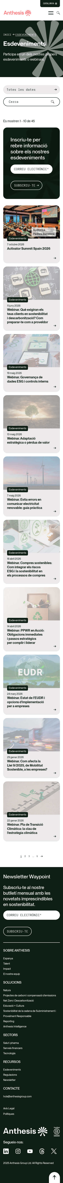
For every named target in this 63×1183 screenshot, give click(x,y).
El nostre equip (11, 973)
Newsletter (9, 1080)
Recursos (12, 1062)
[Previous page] (42, 856)
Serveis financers (12, 1048)
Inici (7, 34)
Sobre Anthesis (16, 950)
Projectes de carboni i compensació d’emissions (29, 995)
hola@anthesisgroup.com (17, 1096)
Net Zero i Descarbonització (18, 1000)
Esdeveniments (12, 1069)
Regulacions (10, 1074)
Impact (7, 968)
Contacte (11, 1088)
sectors (10, 1035)
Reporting (8, 1021)
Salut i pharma (11, 1042)
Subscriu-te (24, 185)
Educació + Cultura (13, 1005)
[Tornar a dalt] (54, 1177)
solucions (12, 982)
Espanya (8, 958)
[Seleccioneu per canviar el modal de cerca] (58, 13)
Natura (7, 990)
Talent (6, 963)
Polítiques (8, 1113)
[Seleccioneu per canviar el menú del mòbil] (50, 13)
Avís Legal (8, 1108)
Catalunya (48, 4)
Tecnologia (9, 1053)
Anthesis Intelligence (14, 1026)
